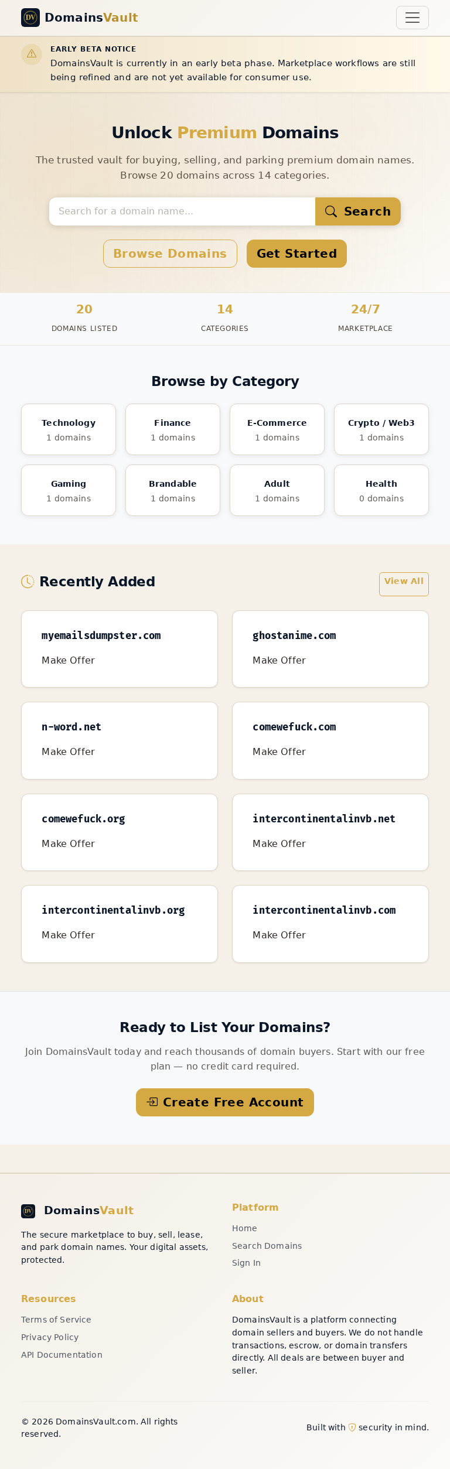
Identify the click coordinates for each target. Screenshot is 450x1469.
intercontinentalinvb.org (113, 911)
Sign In (246, 1263)
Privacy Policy (50, 1337)
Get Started (297, 254)
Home (245, 1228)
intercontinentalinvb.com (324, 911)
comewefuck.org (83, 819)
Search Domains (267, 1246)
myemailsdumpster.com (101, 636)
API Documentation (62, 1354)
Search (365, 211)
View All (404, 581)
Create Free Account (233, 1102)
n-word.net (71, 727)
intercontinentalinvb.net (324, 819)
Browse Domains (170, 254)
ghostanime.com (294, 636)
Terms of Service (56, 1319)
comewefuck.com (294, 727)
